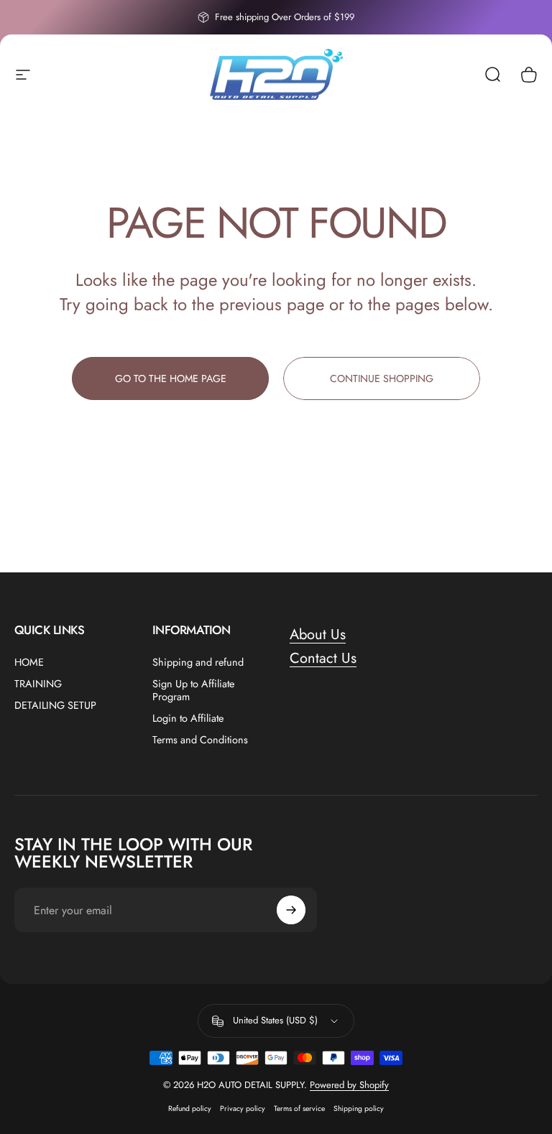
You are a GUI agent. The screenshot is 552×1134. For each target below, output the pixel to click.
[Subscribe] (291, 910)
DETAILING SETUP (55, 705)
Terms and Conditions (200, 739)
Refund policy (189, 1108)
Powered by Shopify (349, 1085)
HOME (29, 662)
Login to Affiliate (188, 718)
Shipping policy (359, 1108)
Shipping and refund (198, 662)
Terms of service (299, 1108)
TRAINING (38, 683)
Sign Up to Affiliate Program (193, 690)
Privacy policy (242, 1108)
